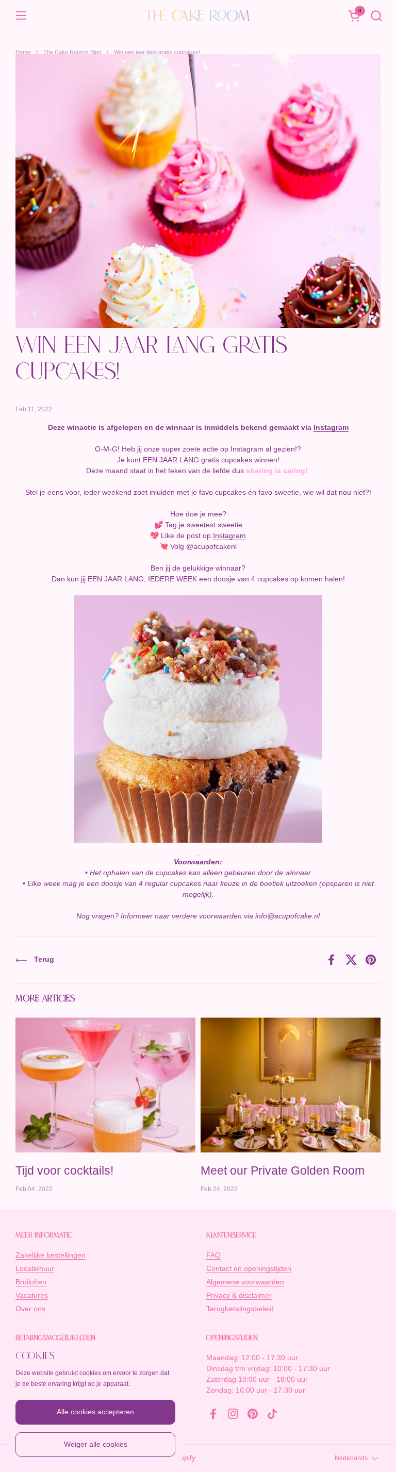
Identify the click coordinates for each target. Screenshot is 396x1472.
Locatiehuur (34, 1268)
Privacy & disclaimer (239, 1295)
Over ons (30, 1308)
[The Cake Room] (198, 15)
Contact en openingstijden (248, 1268)
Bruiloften (30, 1282)
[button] (376, 15)
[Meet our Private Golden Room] (291, 1084)
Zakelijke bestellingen (50, 1255)
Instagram (331, 427)
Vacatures (31, 1295)
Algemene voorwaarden (245, 1282)
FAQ (213, 1255)
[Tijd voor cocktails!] (105, 1084)
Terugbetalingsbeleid (240, 1308)
